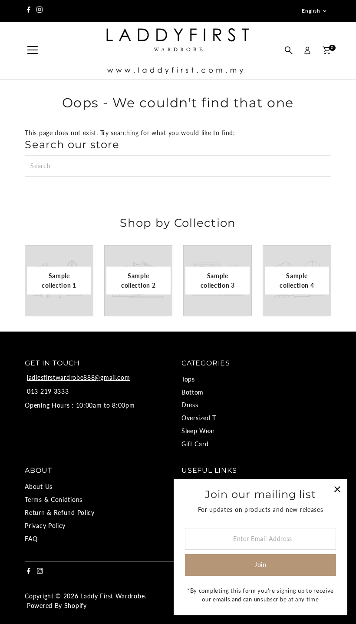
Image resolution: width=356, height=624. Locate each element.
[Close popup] (337, 489)
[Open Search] (289, 50)
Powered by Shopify (57, 605)
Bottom (192, 392)
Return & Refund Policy (59, 512)
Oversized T (198, 418)
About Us (39, 486)
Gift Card (194, 444)
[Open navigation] (32, 50)
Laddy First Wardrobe (112, 596)
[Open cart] (326, 50)
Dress (189, 404)
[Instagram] (39, 10)
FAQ (31, 538)
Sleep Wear (198, 431)
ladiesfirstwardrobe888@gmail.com (78, 377)
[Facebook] (29, 10)
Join (260, 564)
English (311, 10)
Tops (188, 379)
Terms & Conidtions (53, 499)
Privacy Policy (45, 525)
